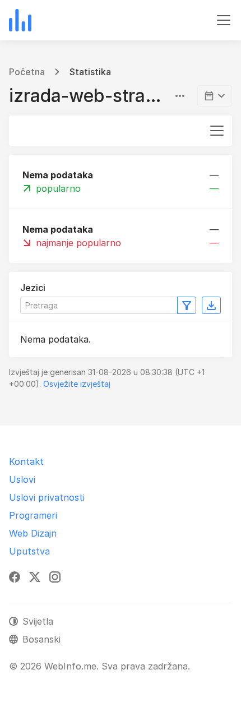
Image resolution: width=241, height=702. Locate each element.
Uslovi (22, 479)
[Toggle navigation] (223, 20)
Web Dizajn (33, 533)
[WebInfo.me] (20, 20)
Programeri (33, 515)
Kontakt (26, 461)
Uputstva (29, 551)
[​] (214, 96)
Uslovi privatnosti (47, 497)
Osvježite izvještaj (76, 384)
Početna (27, 71)
